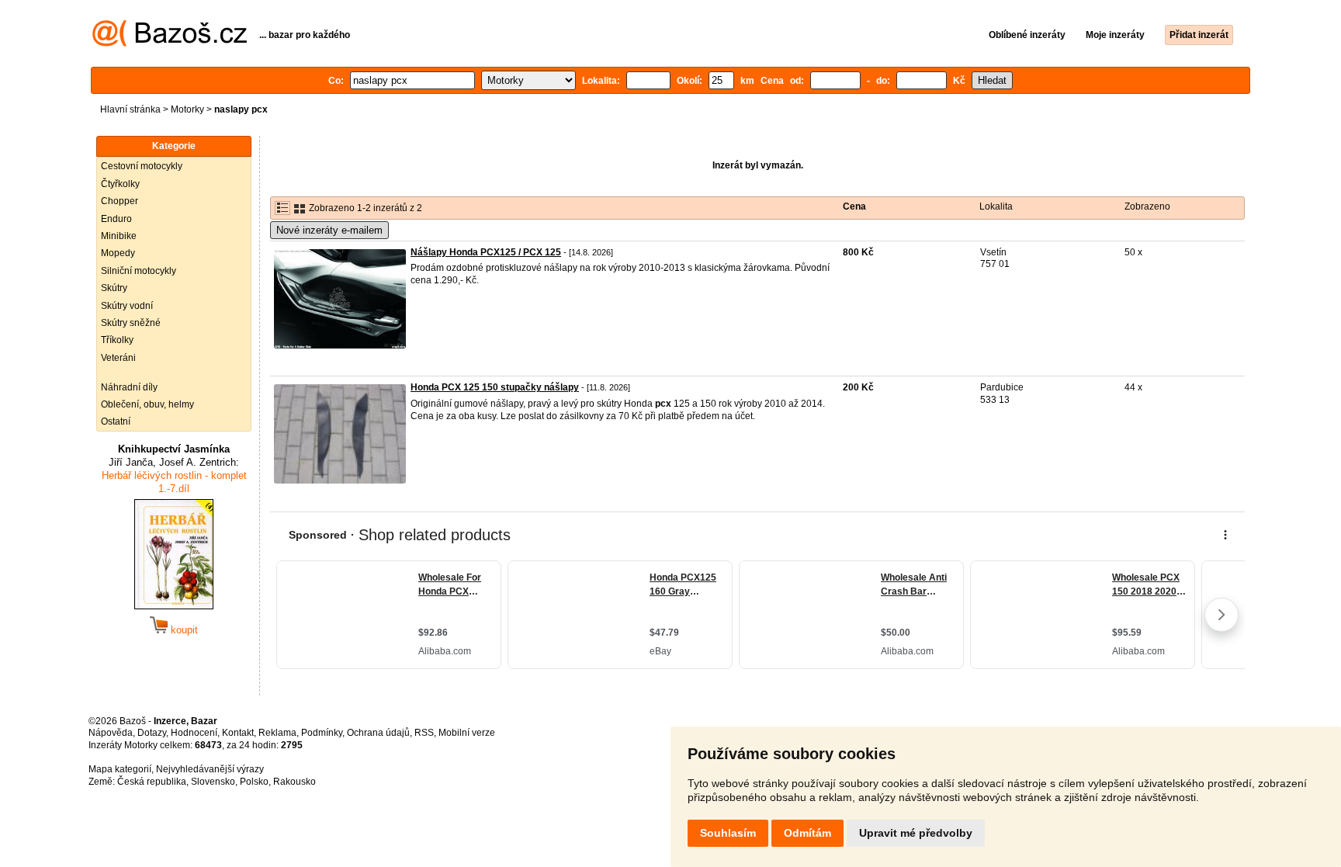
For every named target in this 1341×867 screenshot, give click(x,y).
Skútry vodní (127, 305)
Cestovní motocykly (141, 166)
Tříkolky (117, 340)
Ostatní (115, 421)
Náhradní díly (129, 387)
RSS (424, 732)
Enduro (116, 218)
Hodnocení (194, 732)
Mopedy (118, 253)
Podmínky (321, 732)
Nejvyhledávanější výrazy (210, 769)
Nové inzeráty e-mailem (329, 230)
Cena (854, 206)
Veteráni (118, 357)
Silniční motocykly (138, 270)
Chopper (119, 201)
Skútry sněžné (131, 322)
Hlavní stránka (130, 109)
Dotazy (151, 732)
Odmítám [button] (807, 833)
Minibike (119, 236)
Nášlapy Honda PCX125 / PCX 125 (486, 252)
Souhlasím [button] (728, 833)
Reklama (277, 732)
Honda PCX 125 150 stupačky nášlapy (495, 387)
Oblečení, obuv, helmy (147, 404)
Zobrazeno (1147, 206)
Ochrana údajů (378, 732)
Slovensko (213, 781)
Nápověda (110, 732)
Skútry (114, 288)
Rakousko (294, 781)
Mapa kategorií (119, 769)
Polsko (254, 781)
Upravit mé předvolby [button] (915, 833)
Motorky (187, 109)
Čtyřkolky (120, 184)
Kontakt (238, 732)
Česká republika (151, 781)
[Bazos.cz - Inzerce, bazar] (169, 43)
